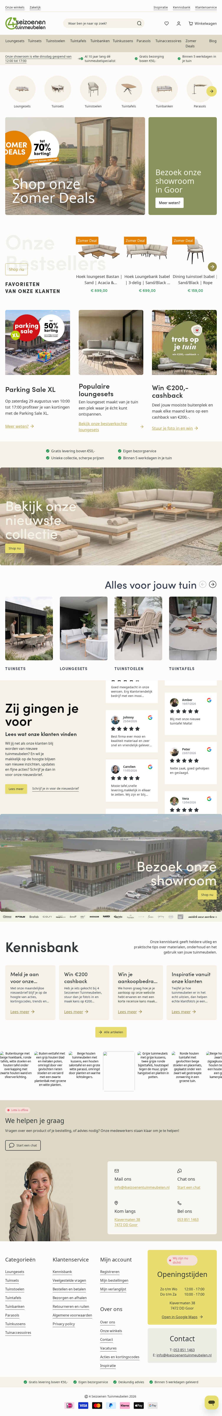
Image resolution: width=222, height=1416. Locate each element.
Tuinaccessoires (168, 40)
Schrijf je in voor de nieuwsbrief (55, 788)
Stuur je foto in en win (172, 428)
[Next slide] (211, 91)
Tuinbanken (100, 40)
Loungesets (14, 40)
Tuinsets (35, 40)
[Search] (139, 23)
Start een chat (26, 1145)
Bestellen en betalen (69, 1289)
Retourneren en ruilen (71, 1306)
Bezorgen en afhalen (70, 1297)
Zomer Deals (191, 43)
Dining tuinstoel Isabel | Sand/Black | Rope (195, 279)
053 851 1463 (188, 1219)
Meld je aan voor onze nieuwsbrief (24, 980)
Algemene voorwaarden (72, 1315)
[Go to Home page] (25, 23)
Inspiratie (161, 7)
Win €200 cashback (76, 977)
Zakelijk (35, 7)
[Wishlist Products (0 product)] (166, 23)
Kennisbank (181, 7)
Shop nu (16, 269)
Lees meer (16, 789)
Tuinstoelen (55, 40)
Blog (213, 40)
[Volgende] (213, 584)
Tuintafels (78, 40)
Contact (106, 1339)
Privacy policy (64, 1323)
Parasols (144, 40)
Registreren (109, 1271)
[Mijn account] (178, 23)
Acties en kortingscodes (119, 1356)
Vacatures (108, 1348)
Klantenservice (206, 7)
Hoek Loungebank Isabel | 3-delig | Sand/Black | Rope (147, 280)
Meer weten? (169, 202)
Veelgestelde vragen (69, 1280)
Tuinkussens (123, 40)
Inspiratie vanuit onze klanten (191, 977)
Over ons (107, 1322)
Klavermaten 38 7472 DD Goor (127, 1222)
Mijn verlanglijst (113, 1289)
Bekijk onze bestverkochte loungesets (103, 426)
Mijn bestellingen (114, 1280)
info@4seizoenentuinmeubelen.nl (142, 1187)
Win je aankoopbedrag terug (137, 980)
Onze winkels (14, 7)
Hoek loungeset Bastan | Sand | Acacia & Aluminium (99, 280)
